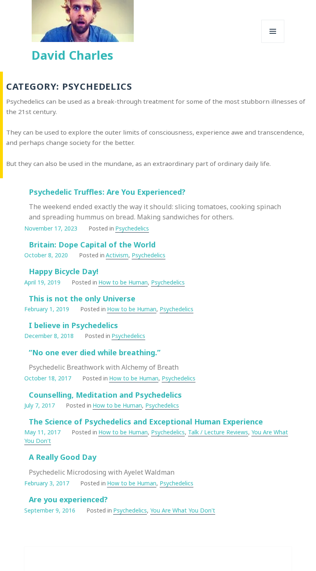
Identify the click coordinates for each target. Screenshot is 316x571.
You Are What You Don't (182, 510)
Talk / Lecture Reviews (218, 432)
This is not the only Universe (82, 298)
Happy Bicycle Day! (63, 271)
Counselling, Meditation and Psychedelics (105, 395)
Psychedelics (132, 228)
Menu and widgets (273, 42)
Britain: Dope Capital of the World (92, 244)
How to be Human (123, 282)
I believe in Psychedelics (73, 325)
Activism (117, 255)
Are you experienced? (68, 499)
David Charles (72, 55)
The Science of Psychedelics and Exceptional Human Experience (146, 422)
